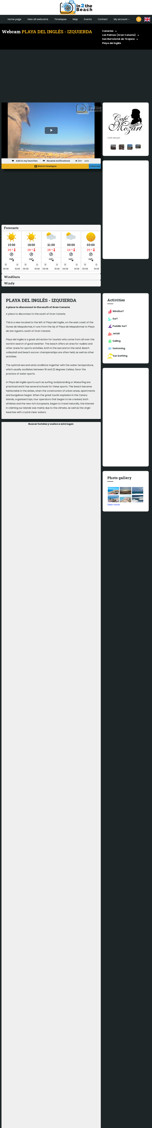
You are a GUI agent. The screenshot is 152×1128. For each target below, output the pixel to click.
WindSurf (118, 311)
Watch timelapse (47, 166)
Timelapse (60, 19)
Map (75, 19)
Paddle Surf (120, 326)
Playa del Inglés (111, 43)
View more (113, 504)
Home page (14, 19)
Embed (93, 166)
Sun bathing (120, 355)
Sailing (117, 341)
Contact (103, 19)
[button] (147, 19)
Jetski (116, 333)
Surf (115, 318)
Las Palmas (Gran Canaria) (119, 35)
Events (88, 19)
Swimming (119, 348)
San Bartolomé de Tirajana (118, 39)
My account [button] (121, 19)
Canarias (107, 31)
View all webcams (37, 19)
